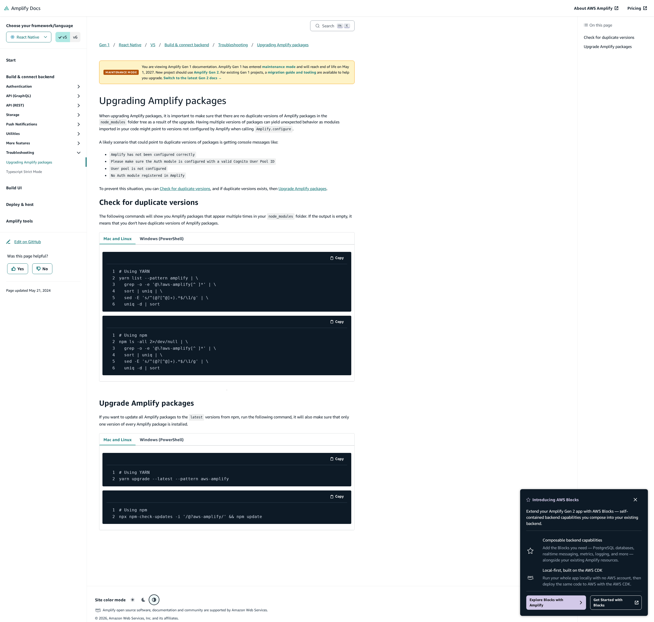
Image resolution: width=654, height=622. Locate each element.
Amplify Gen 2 (206, 72)
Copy (341, 258)
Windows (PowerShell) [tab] (162, 238)
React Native (28, 37)
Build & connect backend (187, 44)
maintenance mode (279, 66)
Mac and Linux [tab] (117, 238)
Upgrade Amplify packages (302, 188)
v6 (75, 37)
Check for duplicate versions (185, 188)
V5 (152, 44)
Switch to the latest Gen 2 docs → (193, 78)
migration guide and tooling (292, 72)
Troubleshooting (233, 44)
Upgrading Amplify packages (283, 44)
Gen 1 (104, 44)
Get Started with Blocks (608, 602)
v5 (65, 37)
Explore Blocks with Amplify (546, 602)
